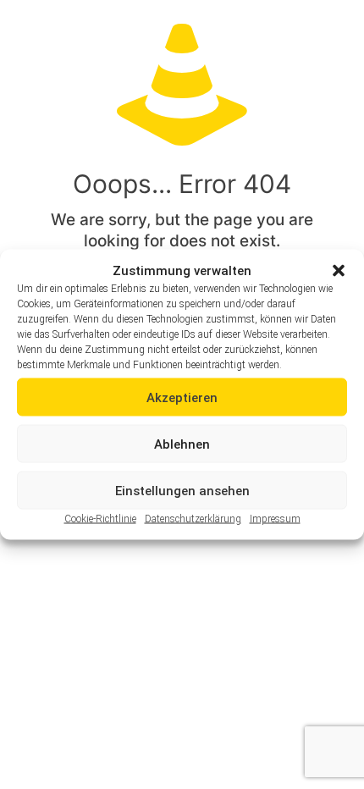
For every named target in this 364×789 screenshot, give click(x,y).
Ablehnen (182, 443)
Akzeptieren (182, 397)
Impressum (275, 519)
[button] (338, 270)
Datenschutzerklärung (193, 519)
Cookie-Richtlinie (100, 519)
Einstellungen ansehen (182, 490)
